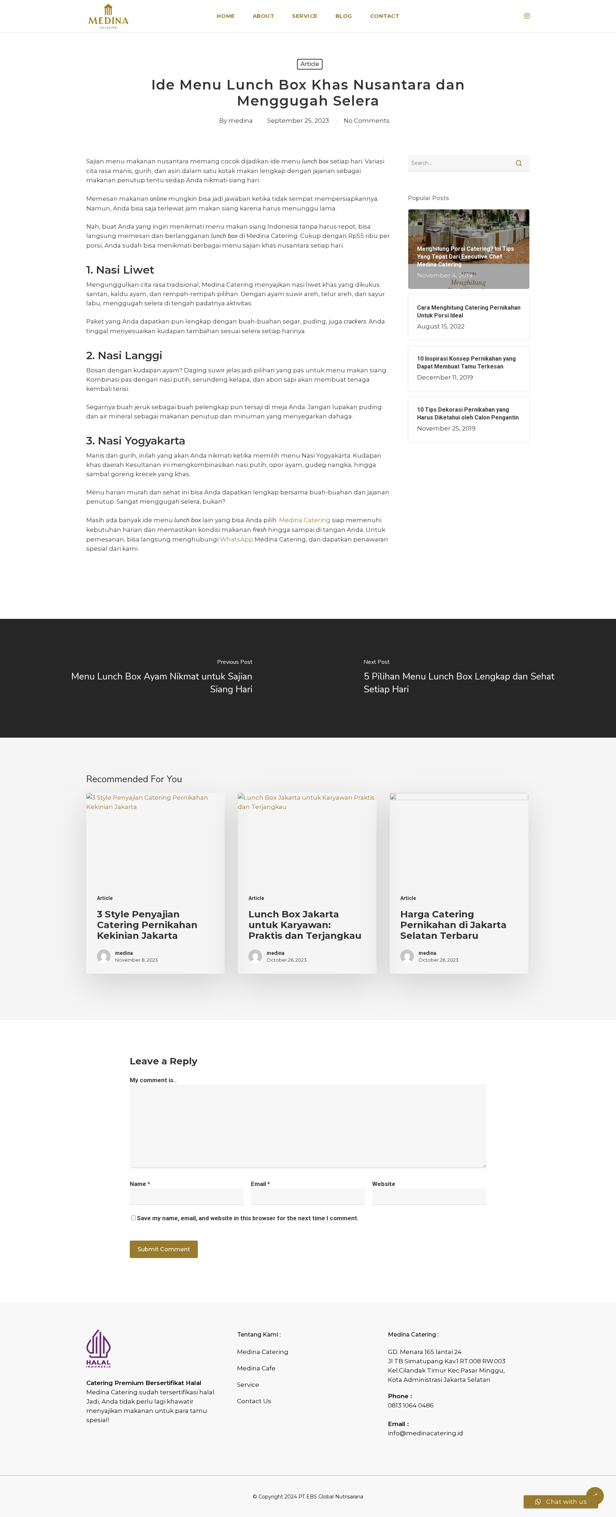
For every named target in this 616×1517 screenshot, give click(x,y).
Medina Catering (262, 1351)
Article (310, 64)
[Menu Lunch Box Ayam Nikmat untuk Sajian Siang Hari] (154, 678)
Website (383, 1183)
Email (260, 1183)
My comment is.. (153, 1080)
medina (241, 120)
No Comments (367, 120)
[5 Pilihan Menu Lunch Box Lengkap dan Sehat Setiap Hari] (462, 678)
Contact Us (254, 1401)
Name (140, 1183)
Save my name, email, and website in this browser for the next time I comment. (248, 1218)
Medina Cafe (256, 1368)
